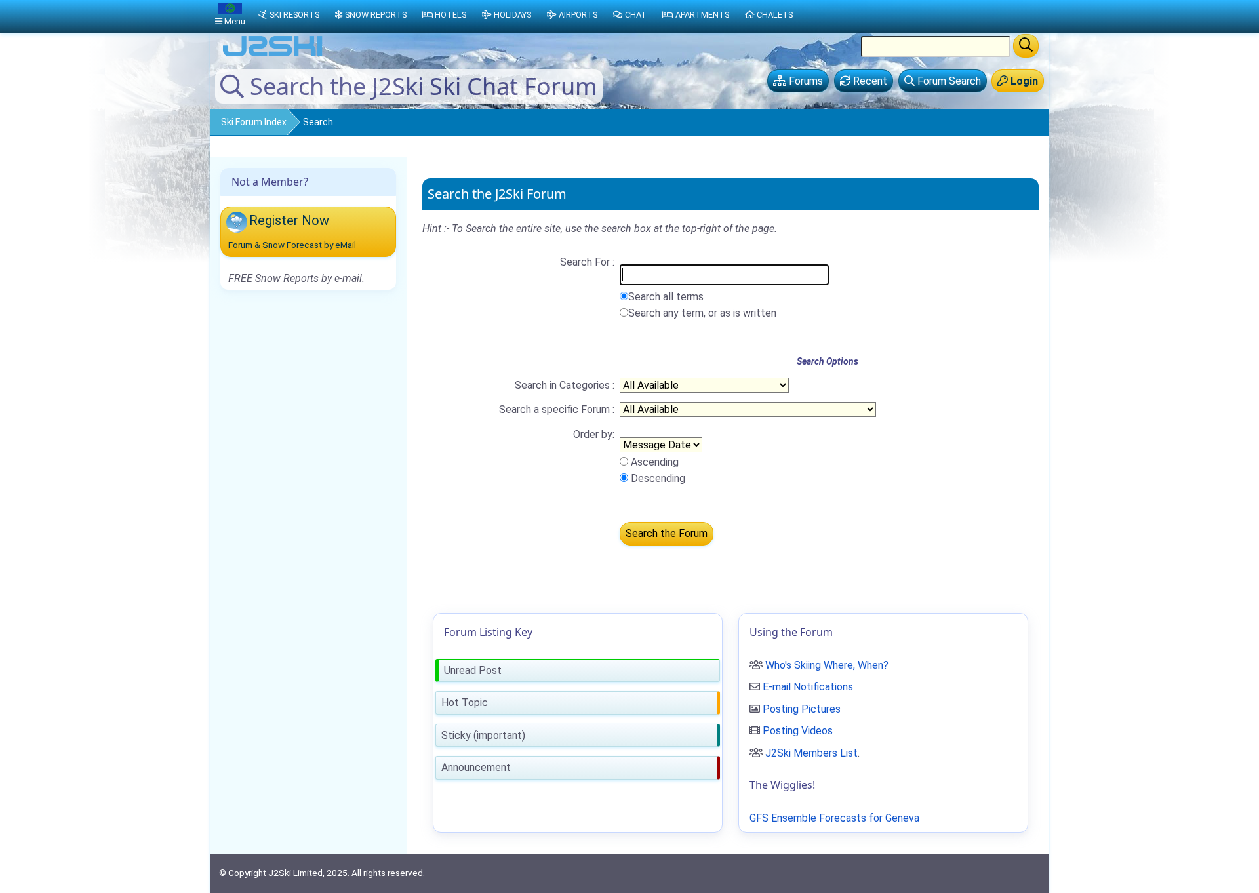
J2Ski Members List (811, 753)
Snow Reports (376, 15)
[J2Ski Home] (272, 55)
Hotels (450, 15)
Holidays (512, 15)
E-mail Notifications (808, 687)
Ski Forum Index (254, 122)
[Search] (1026, 46)
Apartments (702, 15)
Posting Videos (798, 730)
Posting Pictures (802, 709)
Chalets (775, 15)
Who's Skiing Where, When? (827, 665)
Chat (636, 15)
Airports (578, 15)
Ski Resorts (294, 15)
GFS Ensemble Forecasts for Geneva (834, 818)
